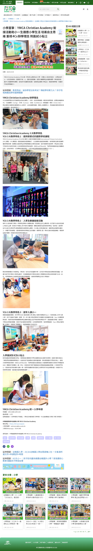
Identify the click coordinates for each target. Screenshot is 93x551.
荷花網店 (35, 2)
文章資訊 (19, 2)
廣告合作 (57, 542)
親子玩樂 (33, 15)
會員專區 (71, 2)
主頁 (4, 19)
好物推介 (48, 15)
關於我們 (28, 542)
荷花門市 (27, 2)
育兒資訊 (17, 15)
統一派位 (57, 438)
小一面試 (49, 438)
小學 (17, 19)
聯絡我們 (65, 542)
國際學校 (40, 438)
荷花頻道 (40, 15)
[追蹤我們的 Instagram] (80, 2)
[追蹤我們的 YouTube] (84, 2)
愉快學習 (12, 438)
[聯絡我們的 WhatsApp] (88, 2)
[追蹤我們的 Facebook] (77, 2)
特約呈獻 (20, 438)
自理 (33, 438)
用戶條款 (43, 542)
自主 (5, 438)
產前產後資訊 (8, 15)
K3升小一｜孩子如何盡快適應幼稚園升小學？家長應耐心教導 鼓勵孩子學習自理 (33, 459)
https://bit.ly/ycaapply (17, 424)
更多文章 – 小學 (10, 474)
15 (88, 531)
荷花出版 (63, 2)
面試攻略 (6, 442)
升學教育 (25, 15)
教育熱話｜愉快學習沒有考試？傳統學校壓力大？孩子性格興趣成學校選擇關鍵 (33, 91)
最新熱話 (56, 15)
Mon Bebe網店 (45, 2)
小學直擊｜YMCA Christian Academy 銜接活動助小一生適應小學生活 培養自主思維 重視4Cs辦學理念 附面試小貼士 (37, 21)
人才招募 (35, 542)
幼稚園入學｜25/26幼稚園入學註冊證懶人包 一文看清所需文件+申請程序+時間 (33, 453)
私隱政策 (50, 542)
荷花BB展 (55, 2)
